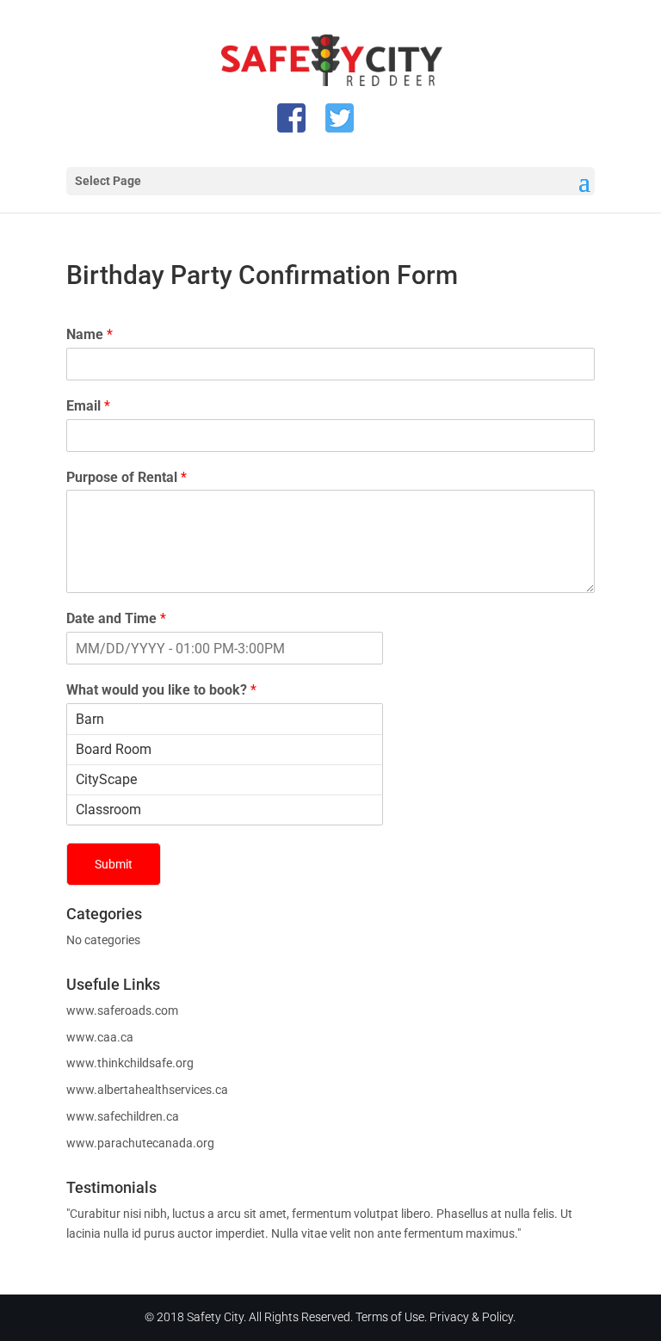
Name (89, 334)
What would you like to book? (161, 690)
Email (88, 406)
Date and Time (116, 618)
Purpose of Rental (126, 477)
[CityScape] (225, 779)
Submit (114, 864)
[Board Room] (225, 749)
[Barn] (225, 719)
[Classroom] (225, 809)
